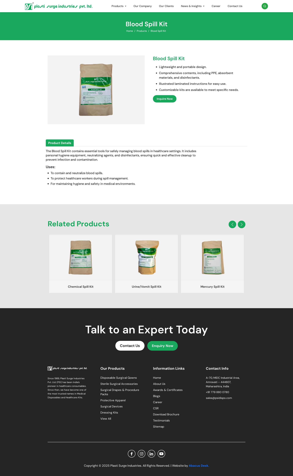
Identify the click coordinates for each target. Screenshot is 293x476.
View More (80, 257)
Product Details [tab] (59, 143)
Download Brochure (166, 414)
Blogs (156, 396)
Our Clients (166, 6)
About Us (159, 384)
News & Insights (191, 6)
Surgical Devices (111, 406)
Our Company (143, 6)
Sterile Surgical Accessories (119, 384)
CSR (156, 408)
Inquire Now (165, 99)
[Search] (265, 6)
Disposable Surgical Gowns (118, 378)
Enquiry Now (162, 345)
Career (216, 6)
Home (129, 31)
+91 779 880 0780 (217, 392)
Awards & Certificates (168, 390)
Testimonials (161, 420)
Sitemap (158, 427)
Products (117, 6)
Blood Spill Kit (158, 31)
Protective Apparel (113, 400)
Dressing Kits (109, 412)
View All (105, 419)
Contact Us (235, 6)
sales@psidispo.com (219, 398)
